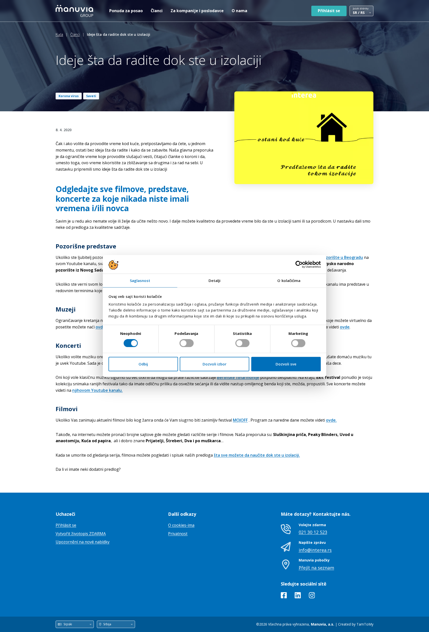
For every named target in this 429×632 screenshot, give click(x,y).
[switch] (186, 343)
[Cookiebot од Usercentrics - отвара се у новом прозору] (299, 264)
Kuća (59, 34)
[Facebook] (284, 596)
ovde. (101, 327)
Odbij (143, 363)
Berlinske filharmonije (238, 377)
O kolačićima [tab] (288, 280)
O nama (239, 10)
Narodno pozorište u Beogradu (333, 257)
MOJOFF (240, 420)
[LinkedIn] (298, 596)
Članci (157, 10)
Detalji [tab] (215, 280)
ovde (345, 327)
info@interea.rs (315, 550)
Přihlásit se (329, 10)
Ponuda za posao (126, 10)
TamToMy (365, 624)
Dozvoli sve (286, 363)
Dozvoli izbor (214, 363)
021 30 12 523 (313, 532)
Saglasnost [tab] (140, 280)
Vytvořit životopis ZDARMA (81, 533)
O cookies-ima (181, 525)
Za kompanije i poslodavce (197, 10)
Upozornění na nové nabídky (82, 542)
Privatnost (177, 533)
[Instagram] (312, 596)
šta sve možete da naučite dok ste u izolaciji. (257, 455)
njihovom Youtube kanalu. (97, 390)
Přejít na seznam (316, 568)
